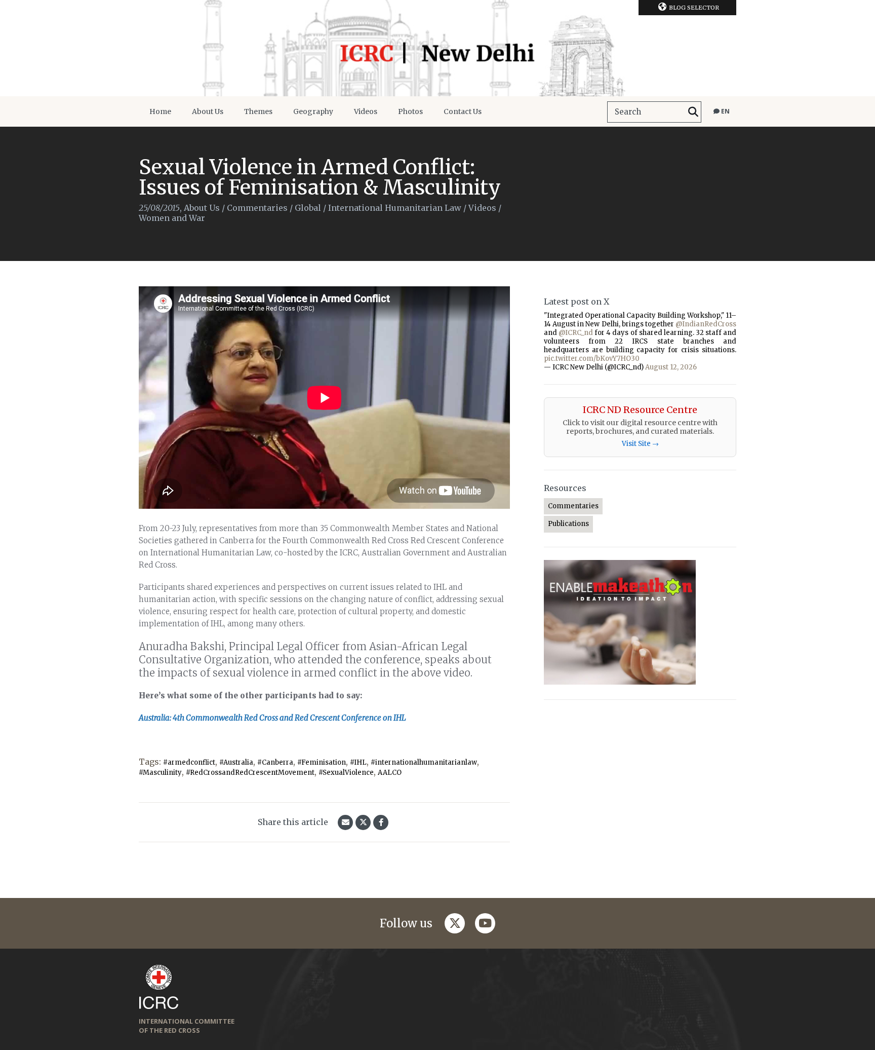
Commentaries (257, 208)
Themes (258, 111)
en (725, 111)
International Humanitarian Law (394, 208)
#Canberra (275, 762)
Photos (410, 111)
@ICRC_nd (576, 332)
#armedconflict (189, 762)
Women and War (172, 218)
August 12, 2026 (671, 367)
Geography (313, 111)
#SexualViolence (346, 772)
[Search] (693, 112)
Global (308, 208)
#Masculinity (160, 772)
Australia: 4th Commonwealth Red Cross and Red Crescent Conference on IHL (272, 718)
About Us (207, 111)
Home (160, 111)
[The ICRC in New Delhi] (437, 48)
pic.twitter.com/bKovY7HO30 (592, 358)
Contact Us (463, 111)
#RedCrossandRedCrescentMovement (250, 772)
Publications (568, 523)
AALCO (390, 772)
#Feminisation (321, 762)
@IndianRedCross (705, 324)
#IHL (358, 762)
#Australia (236, 762)
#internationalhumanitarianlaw (424, 762)
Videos (365, 111)
